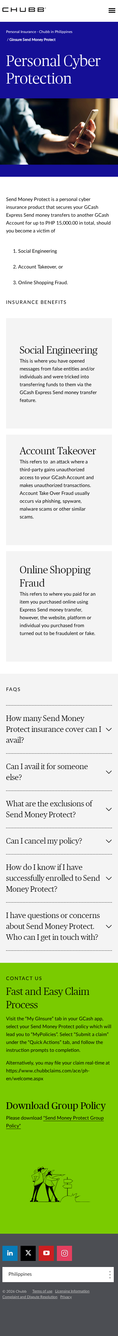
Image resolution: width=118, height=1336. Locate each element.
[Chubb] (24, 9)
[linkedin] (10, 1253)
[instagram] (64, 1253)
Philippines (20, 1274)
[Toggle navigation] (112, 11)
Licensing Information (72, 1291)
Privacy (66, 1297)
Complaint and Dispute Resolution (29, 1297)
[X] (28, 1253)
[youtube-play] (46, 1253)
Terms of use (42, 1291)
